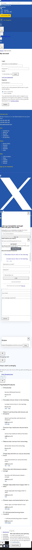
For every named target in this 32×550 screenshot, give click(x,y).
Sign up (23, 285)
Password (8, 269)
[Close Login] (2, 353)
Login (16, 278)
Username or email (11, 264)
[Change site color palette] (5, 546)
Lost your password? (16, 281)
